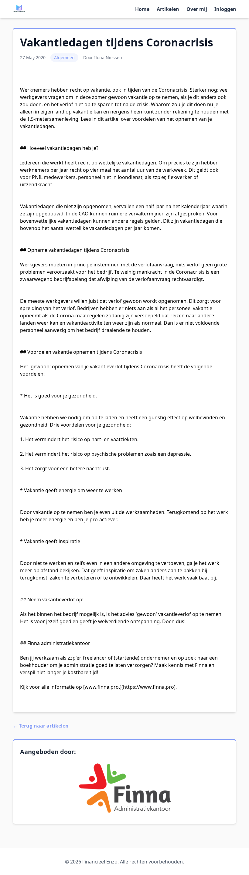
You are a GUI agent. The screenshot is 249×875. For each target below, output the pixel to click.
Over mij (196, 9)
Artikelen (168, 9)
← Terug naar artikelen (41, 725)
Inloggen (225, 9)
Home (142, 9)
